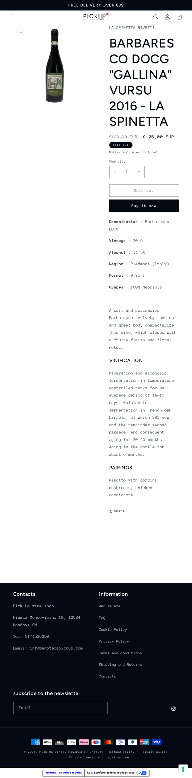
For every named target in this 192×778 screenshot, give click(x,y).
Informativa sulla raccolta (64, 772)
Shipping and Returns (120, 664)
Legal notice (117, 757)
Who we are (109, 606)
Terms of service (84, 757)
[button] (11, 17)
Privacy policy (154, 752)
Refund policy (122, 752)
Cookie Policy (113, 630)
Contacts (107, 676)
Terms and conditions (120, 653)
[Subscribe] (101, 708)
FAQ (102, 618)
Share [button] (119, 511)
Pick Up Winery (53, 752)
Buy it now (144, 206)
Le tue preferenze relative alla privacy (110, 772)
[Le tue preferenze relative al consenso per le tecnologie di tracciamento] (183, 769)
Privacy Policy (114, 641)
